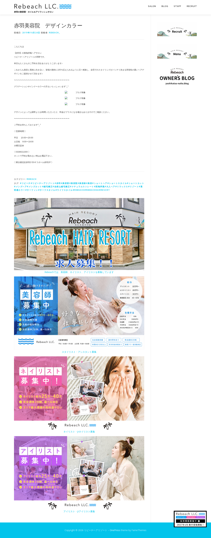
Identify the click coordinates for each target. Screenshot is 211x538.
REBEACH (32, 179)
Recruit (192, 6)
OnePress (115, 530)
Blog (165, 6)
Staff (177, 6)
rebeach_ (54, 32)
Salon (152, 6)
